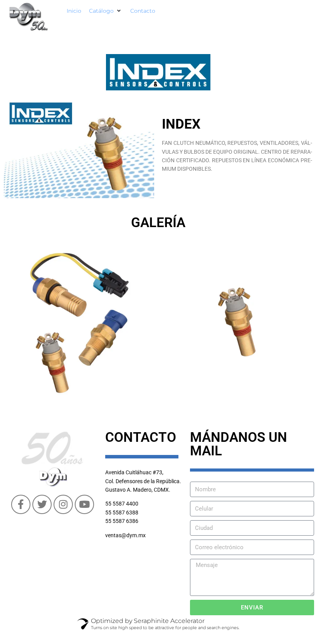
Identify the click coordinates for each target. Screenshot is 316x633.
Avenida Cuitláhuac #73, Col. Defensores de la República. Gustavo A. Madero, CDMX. (143, 481)
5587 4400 (125, 504)
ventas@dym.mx (125, 535)
